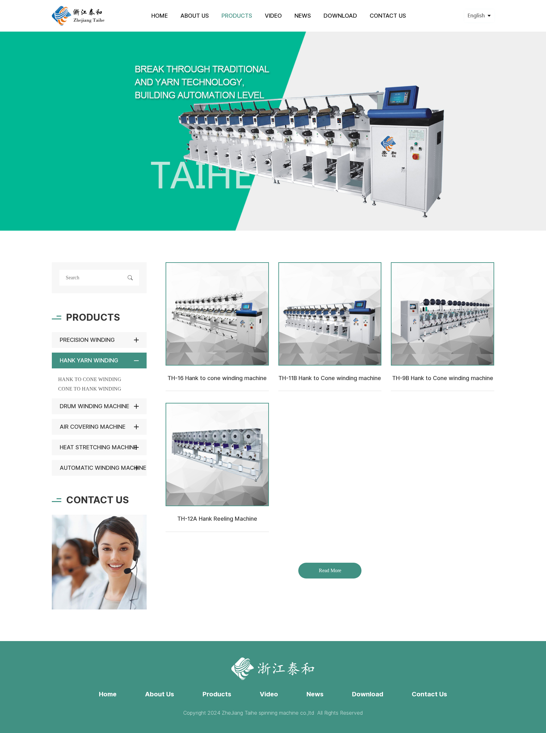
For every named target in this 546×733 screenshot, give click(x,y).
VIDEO (273, 15)
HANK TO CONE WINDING (89, 379)
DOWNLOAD (340, 15)
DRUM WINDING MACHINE (94, 406)
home (159, 15)
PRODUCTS (236, 15)
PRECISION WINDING (87, 339)
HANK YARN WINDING (89, 360)
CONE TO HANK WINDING (89, 388)
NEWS (302, 15)
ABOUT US (194, 15)
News (315, 694)
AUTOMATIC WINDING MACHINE (103, 467)
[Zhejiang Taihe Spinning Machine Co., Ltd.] (78, 15)
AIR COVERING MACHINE (92, 426)
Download (367, 694)
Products (217, 694)
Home (108, 694)
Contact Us (429, 694)
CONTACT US (388, 15)
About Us (159, 694)
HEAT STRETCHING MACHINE (98, 447)
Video (269, 694)
